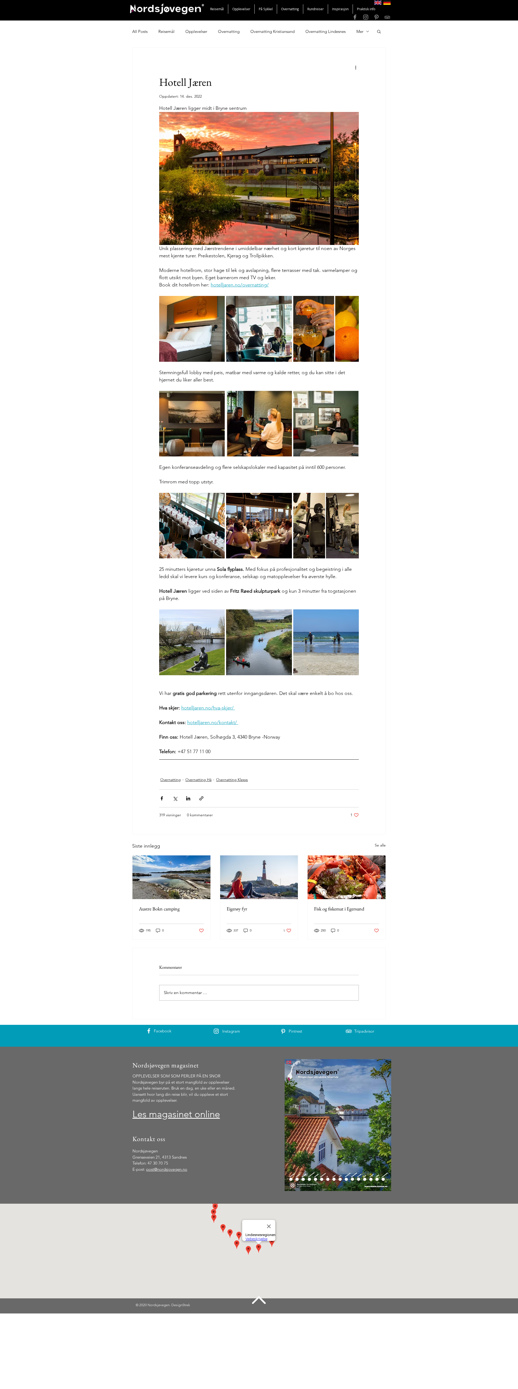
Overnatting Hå (198, 779)
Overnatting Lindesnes (325, 31)
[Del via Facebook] (161, 798)
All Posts (140, 31)
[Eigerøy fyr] (259, 877)
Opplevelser (196, 31)
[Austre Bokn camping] (171, 877)
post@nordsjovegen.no (166, 1169)
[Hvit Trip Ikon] (348, 1031)
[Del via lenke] (201, 798)
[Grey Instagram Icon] (365, 17)
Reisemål (166, 31)
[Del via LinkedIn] (188, 798)
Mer (359, 31)
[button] (378, 31)
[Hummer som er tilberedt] (347, 877)
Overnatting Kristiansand (272, 31)
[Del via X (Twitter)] (175, 798)
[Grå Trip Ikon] (387, 17)
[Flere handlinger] (355, 67)
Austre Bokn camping (159, 909)
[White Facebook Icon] (148, 1031)
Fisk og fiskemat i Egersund (339, 909)
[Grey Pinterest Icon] (376, 17)
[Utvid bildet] (192, 328)
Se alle (380, 845)
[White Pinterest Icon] (283, 1031)
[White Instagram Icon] (216, 1031)
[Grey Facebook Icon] (355, 17)
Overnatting (229, 31)
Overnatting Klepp (232, 779)
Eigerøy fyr (237, 909)
